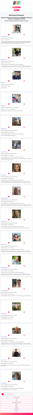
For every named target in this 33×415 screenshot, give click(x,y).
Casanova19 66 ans (4, 36)
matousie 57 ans (3, 59)
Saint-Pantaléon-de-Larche (16, 402)
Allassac (16, 404)
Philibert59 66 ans (4, 128)
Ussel (16, 400)
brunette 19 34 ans (4, 151)
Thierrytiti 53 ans (4, 313)
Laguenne (16, 407)
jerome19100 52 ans (4, 198)
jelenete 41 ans (3, 244)
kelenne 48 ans (3, 221)
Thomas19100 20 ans (4, 290)
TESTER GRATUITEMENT (16, 7)
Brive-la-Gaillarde (16, 397)
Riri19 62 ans (3, 82)
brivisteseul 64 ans (4, 267)
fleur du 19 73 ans (4, 336)
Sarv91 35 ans (3, 105)
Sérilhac (16, 411)
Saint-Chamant (16, 409)
